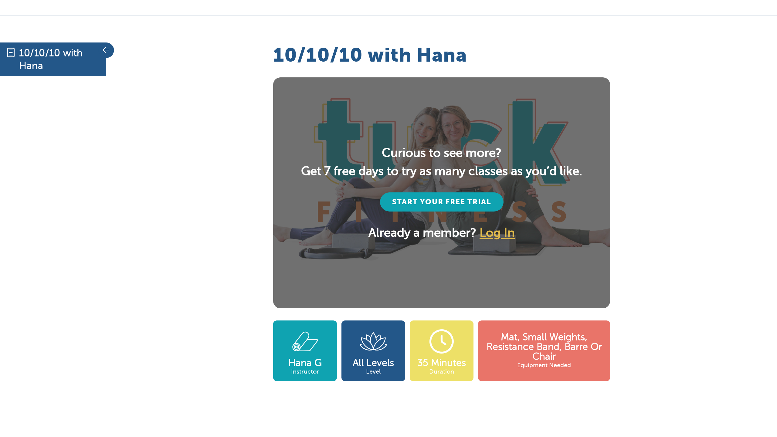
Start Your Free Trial (441, 202)
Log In (497, 232)
